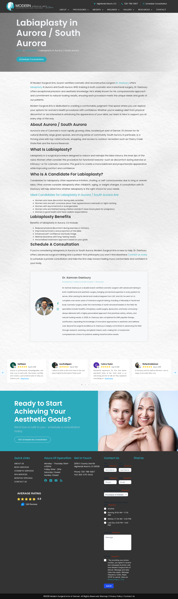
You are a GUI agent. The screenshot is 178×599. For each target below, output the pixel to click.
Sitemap (104, 596)
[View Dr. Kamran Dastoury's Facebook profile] (58, 303)
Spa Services (20, 474)
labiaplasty (36, 87)
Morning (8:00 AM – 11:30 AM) (118, 513)
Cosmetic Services (24, 470)
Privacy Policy (115, 596)
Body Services (21, 467)
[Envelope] (56, 480)
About (63, 9)
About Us (19, 463)
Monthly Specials (23, 478)
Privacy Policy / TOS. (116, 579)
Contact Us (20, 481)
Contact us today (137, 254)
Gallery (127, 9)
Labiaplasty (31, 50)
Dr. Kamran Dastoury (76, 277)
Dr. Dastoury (122, 82)
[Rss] (61, 480)
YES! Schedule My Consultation (32, 439)
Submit (109, 586)
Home (19, 50)
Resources (144, 9)
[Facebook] (45, 480)
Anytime (111, 509)
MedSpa (97, 9)
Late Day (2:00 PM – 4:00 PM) (118, 524)
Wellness (112, 9)
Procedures (79, 9)
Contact (161, 9)
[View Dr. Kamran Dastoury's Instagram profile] (58, 309)
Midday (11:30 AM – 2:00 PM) (119, 519)
